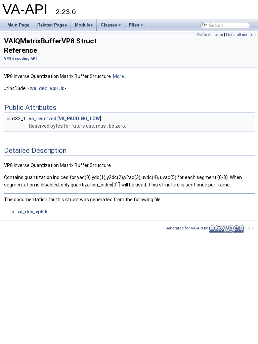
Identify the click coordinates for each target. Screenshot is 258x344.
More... (120, 76)
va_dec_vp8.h (47, 88)
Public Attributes (210, 35)
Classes (109, 25)
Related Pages (52, 25)
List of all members (241, 35)
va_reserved (42, 118)
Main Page (18, 25)
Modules (84, 25)
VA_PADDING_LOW (79, 118)
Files (134, 25)
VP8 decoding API (20, 58)
